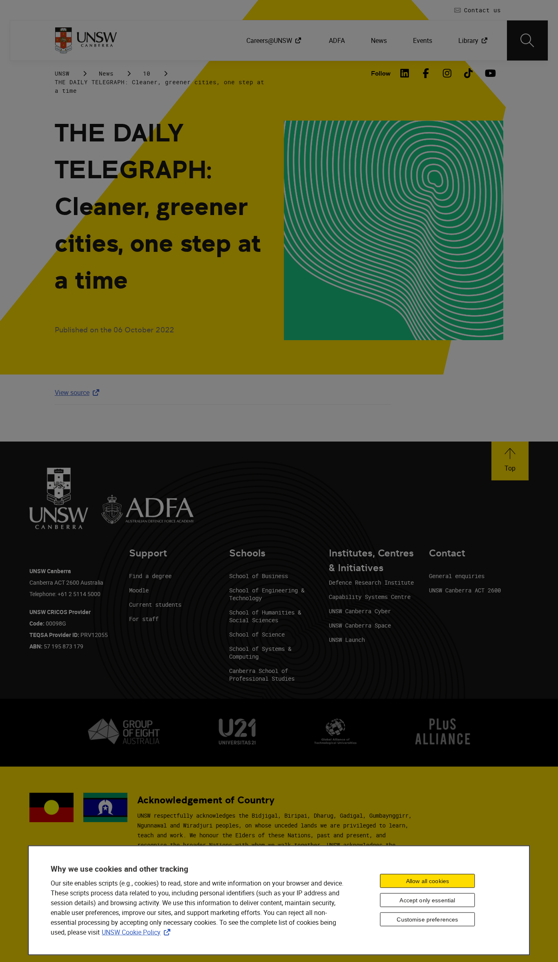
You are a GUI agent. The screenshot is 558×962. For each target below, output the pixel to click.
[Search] (527, 40)
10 (146, 73)
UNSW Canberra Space (360, 625)
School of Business (258, 576)
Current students (155, 604)
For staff (143, 619)
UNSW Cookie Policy (138, 931)
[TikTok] (468, 73)
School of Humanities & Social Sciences (265, 616)
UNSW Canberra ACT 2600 (465, 590)
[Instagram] (447, 73)
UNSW (62, 73)
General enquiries (456, 576)
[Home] (86, 40)
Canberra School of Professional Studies (262, 674)
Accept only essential (427, 900)
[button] (510, 461)
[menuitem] (274, 40)
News (106, 73)
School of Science (257, 634)
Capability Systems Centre (370, 597)
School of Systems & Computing (260, 652)
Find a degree (150, 576)
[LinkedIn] (404, 73)
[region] (279, 900)
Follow (381, 73)
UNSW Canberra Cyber (360, 611)
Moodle (139, 590)
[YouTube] (489, 73)
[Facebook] (425, 73)
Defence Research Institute (371, 582)
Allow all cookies (427, 881)
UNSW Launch (347, 640)
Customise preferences (427, 919)
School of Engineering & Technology (266, 594)
